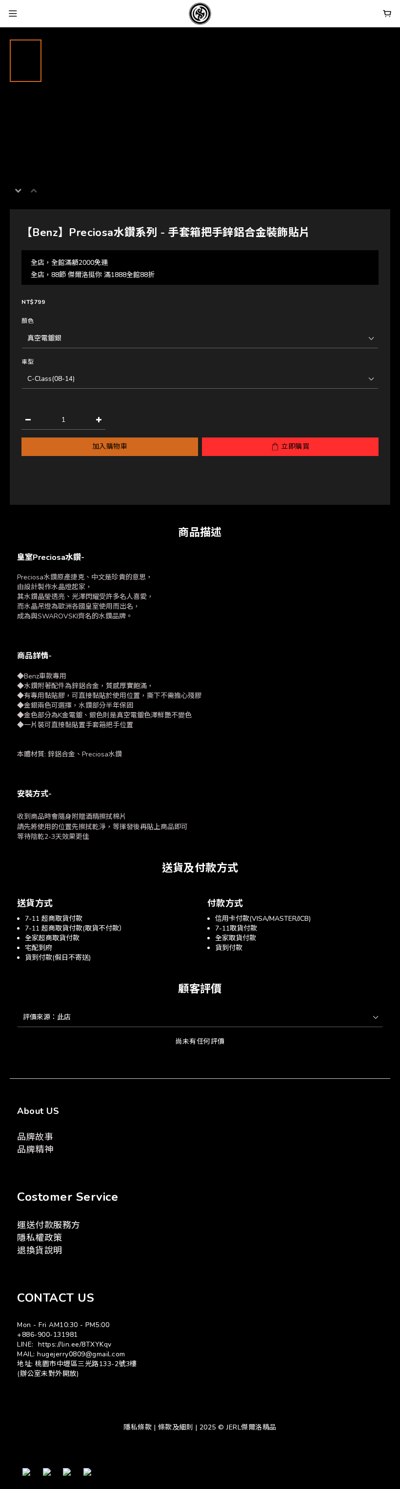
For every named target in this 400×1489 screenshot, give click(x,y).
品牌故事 (35, 1137)
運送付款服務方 (48, 1225)
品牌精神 (35, 1149)
